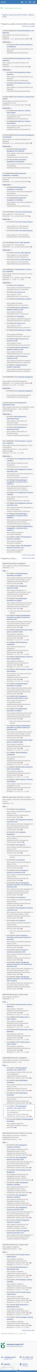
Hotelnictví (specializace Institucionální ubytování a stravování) (19, 937)
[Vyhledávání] (26, 2)
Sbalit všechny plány (29, 26)
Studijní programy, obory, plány (13, 8)
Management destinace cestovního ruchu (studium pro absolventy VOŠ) (19, 885)
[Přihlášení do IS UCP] (34, 2)
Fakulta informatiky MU (17, 1346)
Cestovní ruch (21, 292)
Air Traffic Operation (23, 242)
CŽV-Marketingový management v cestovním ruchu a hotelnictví (20, 528)
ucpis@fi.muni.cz (8, 1359)
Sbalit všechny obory (28, 558)
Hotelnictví (20, 285)
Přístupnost (25, 1366)
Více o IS (25, 1364)
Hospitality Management (25, 377)
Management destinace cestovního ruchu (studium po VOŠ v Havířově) (19, 978)
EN (30, 2)
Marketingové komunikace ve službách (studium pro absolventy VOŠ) (18, 617)
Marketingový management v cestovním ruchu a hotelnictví (17, 482)
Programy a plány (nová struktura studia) (14, 15)
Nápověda (7, 1364)
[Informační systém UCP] (1, 8)
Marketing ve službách (24, 299)
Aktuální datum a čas (28, 1359)
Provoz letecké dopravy (24, 212)
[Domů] (22, 2)
